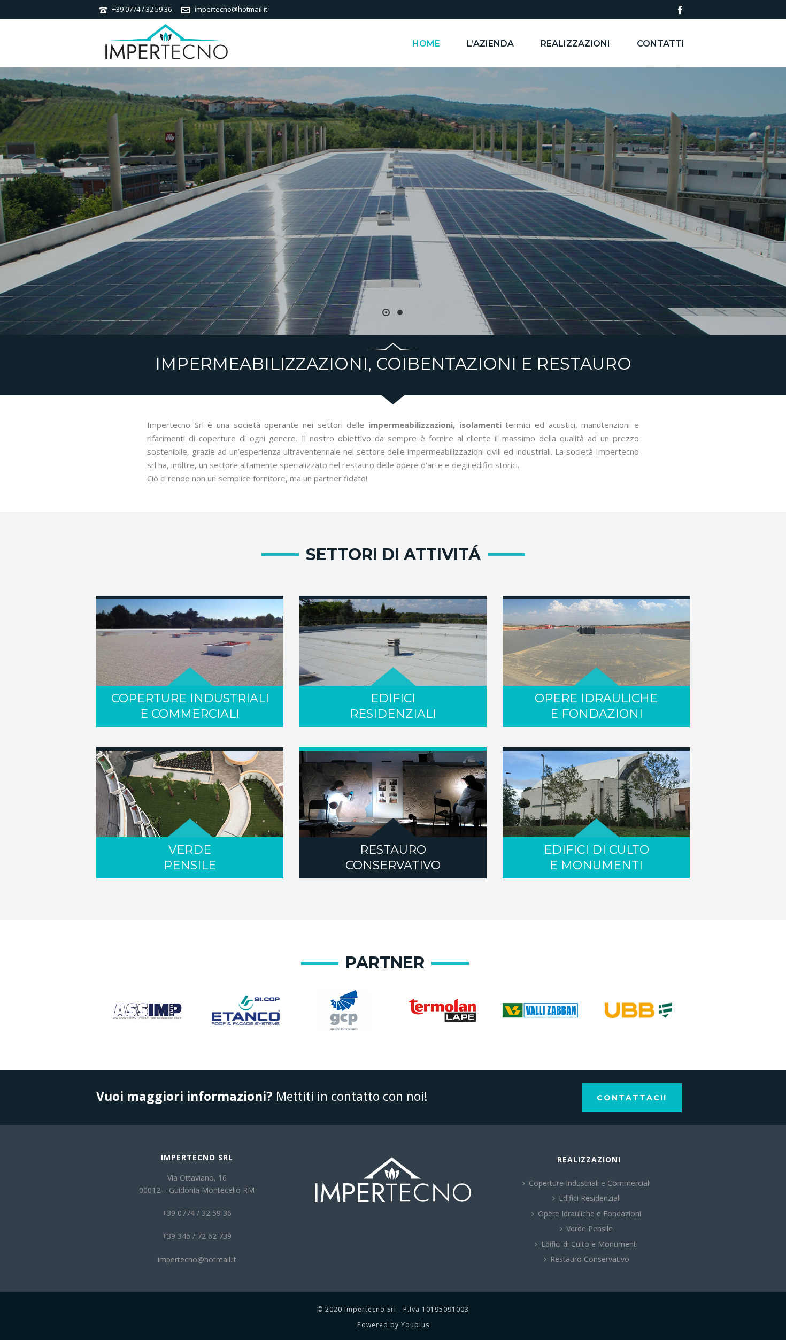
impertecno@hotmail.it (231, 9)
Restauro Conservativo (589, 1259)
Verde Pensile (589, 1228)
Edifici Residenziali (590, 1198)
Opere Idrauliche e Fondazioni (589, 1213)
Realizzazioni (575, 44)
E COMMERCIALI (190, 714)
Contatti (660, 44)
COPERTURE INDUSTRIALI (190, 698)
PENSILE (190, 865)
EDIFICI (393, 698)
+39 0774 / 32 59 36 (142, 9)
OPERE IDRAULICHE (596, 698)
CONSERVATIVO (393, 865)
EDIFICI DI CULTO (596, 850)
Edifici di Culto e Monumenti (589, 1244)
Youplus (415, 1324)
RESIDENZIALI (393, 714)
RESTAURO (393, 850)
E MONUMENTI (596, 865)
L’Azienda (490, 44)
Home (426, 44)
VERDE (189, 850)
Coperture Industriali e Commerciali (590, 1183)
